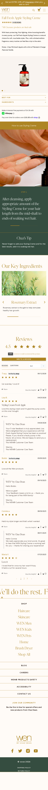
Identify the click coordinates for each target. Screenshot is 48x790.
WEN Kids (24, 629)
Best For (6, 97)
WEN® (22, 762)
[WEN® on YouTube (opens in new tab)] (35, 751)
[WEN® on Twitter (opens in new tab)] (20, 751)
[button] (24, 22)
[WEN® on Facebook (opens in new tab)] (12, 751)
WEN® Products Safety (24, 680)
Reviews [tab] (5, 365)
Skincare (24, 617)
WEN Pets (24, 636)
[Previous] (3, 306)
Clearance (29, 2)
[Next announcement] (45, 3)
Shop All (24, 654)
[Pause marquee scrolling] (2, 598)
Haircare (24, 611)
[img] (24, 283)
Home (24, 642)
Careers (24, 672)
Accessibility (24, 687)
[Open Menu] (45, 10)
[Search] (33, 10)
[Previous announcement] (3, 3)
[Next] (44, 306)
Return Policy (24, 771)
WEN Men (24, 623)
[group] (24, 74)
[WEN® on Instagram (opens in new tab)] (28, 751)
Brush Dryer (24, 648)
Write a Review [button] (24, 359)
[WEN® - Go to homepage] (24, 740)
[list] (24, 74)
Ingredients (8, 102)
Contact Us (24, 694)
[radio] (11, 774)
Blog (24, 665)
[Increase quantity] (15, 780)
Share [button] (5, 389)
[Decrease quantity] (3, 780)
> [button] (31, 579)
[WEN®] (14, 10)
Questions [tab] (14, 365)
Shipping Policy (24, 768)
